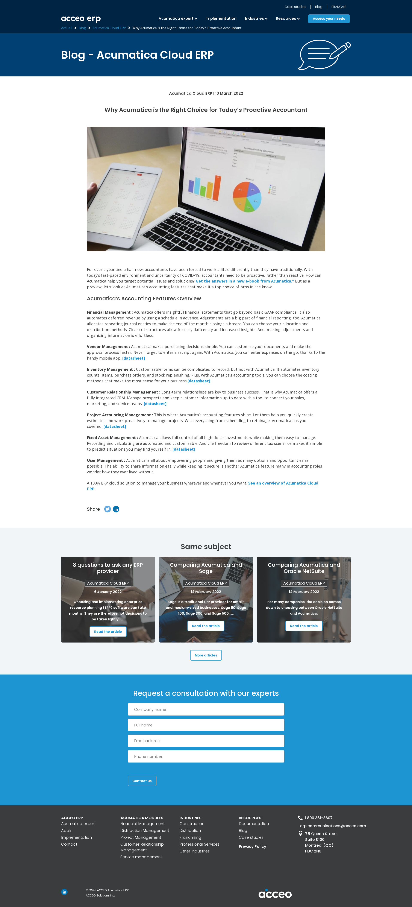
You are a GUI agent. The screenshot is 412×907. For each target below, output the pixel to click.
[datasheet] (133, 358)
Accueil (66, 28)
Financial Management (142, 823)
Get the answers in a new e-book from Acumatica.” (245, 281)
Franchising (190, 837)
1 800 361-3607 (319, 817)
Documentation (254, 823)
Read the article (108, 631)
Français (339, 7)
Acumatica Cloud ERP (109, 28)
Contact (69, 844)
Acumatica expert (78, 823)
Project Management (140, 837)
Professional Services (200, 844)
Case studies (295, 7)
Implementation (221, 18)
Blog (319, 7)
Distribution (190, 830)
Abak (66, 830)
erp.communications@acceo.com (325, 825)
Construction (192, 823)
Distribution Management (144, 830)
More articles (206, 655)
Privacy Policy (252, 846)
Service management (141, 857)
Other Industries (195, 851)
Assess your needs (329, 18)
